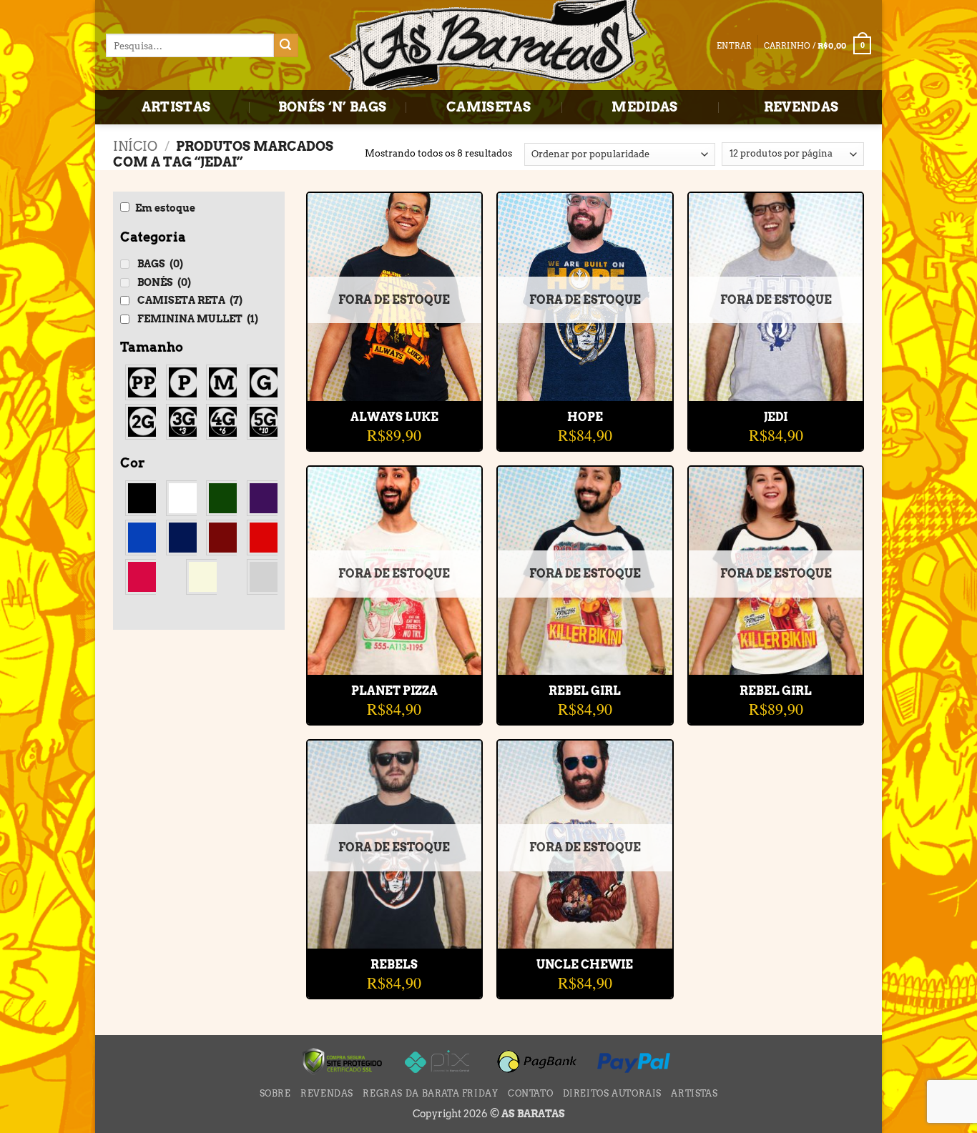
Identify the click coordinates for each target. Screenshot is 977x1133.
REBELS (394, 964)
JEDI (775, 417)
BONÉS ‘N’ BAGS (332, 106)
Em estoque (165, 208)
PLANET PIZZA (394, 691)
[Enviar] (286, 46)
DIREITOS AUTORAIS (612, 1093)
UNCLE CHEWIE (584, 964)
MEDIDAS (645, 106)
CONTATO (530, 1093)
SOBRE (275, 1093)
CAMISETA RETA (189, 300)
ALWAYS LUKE (394, 417)
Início (135, 146)
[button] (817, 45)
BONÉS (164, 282)
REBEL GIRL (585, 691)
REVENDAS (801, 106)
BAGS (160, 263)
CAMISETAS (488, 106)
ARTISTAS (176, 106)
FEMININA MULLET (197, 318)
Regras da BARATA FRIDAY (430, 1093)
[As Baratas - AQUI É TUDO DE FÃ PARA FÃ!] (488, 46)
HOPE (585, 417)
